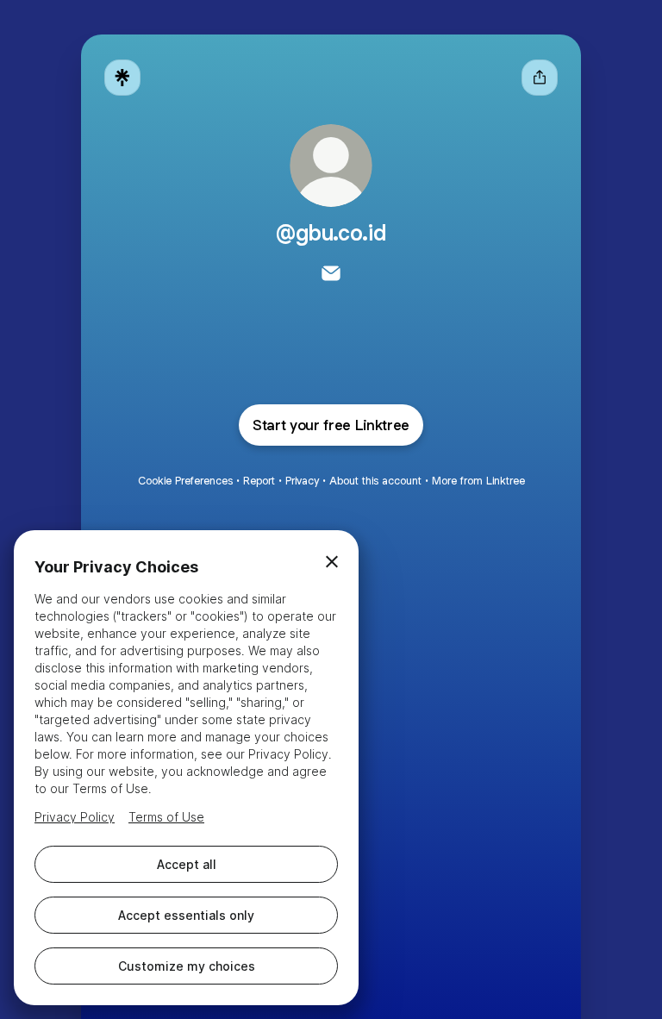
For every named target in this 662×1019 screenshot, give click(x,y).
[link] (331, 273)
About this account (375, 480)
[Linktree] (122, 77)
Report (259, 480)
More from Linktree (478, 480)
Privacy (302, 480)
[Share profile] (539, 77)
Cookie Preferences (185, 480)
